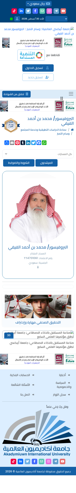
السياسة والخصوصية (64, 385)
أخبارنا (63, 375)
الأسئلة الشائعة (21, 385)
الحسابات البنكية (20, 375)
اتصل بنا (25, 394)
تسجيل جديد (36, 77)
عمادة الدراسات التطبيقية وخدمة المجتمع (44, 130)
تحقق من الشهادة (14, 94)
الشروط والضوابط (19, 163)
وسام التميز (63, 133)
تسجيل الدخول (34, 68)
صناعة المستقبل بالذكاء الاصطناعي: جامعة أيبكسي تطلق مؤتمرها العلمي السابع (42, 345)
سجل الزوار (60, 394)
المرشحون (46, 163)
